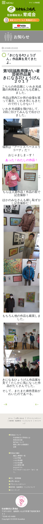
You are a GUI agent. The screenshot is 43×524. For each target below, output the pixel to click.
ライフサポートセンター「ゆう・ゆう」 (25, 471)
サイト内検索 (34, 3)
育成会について (15, 435)
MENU (9, 3)
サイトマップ (14, 490)
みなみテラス (17, 467)
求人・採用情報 (15, 478)
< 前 (5, 404)
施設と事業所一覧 (19, 456)
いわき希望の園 (18, 465)
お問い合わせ (19, 418)
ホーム (10, 418)
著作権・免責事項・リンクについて (20, 421)
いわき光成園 (17, 463)
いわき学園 (17, 458)
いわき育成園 (17, 460)
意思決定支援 (17, 440)
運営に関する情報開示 (21, 444)
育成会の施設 (14, 453)
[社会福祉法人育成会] (21, 11)
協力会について (18, 442)
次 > (36, 404)
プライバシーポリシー (34, 418)
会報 (14, 447)
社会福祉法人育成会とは (21, 437)
